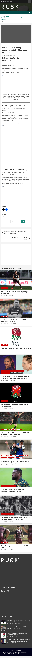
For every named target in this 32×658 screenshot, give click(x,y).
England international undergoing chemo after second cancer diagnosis (15, 232)
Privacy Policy (24, 652)
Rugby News (5, 45)
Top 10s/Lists (13, 45)
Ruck (19, 650)
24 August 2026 (5, 295)
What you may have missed (11, 268)
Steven (14, 55)
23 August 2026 (5, 549)
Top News (12, 371)
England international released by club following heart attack (17, 634)
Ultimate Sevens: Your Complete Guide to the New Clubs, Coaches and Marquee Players (18, 640)
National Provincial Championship (10, 455)
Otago (14, 457)
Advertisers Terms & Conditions (20, 654)
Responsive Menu (29, 1)
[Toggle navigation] (3, 12)
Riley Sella (12, 429)
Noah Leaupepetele (6, 457)
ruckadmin (11, 464)
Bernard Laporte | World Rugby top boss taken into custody (16, 238)
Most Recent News (8, 617)
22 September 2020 (7, 55)
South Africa (12, 485)
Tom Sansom (12, 323)
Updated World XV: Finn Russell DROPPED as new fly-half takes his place (19, 627)
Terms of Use (7, 654)
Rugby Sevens (5, 371)
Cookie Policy (16, 652)
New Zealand (5, 429)
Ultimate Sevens (20, 371)
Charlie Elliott (12, 295)
